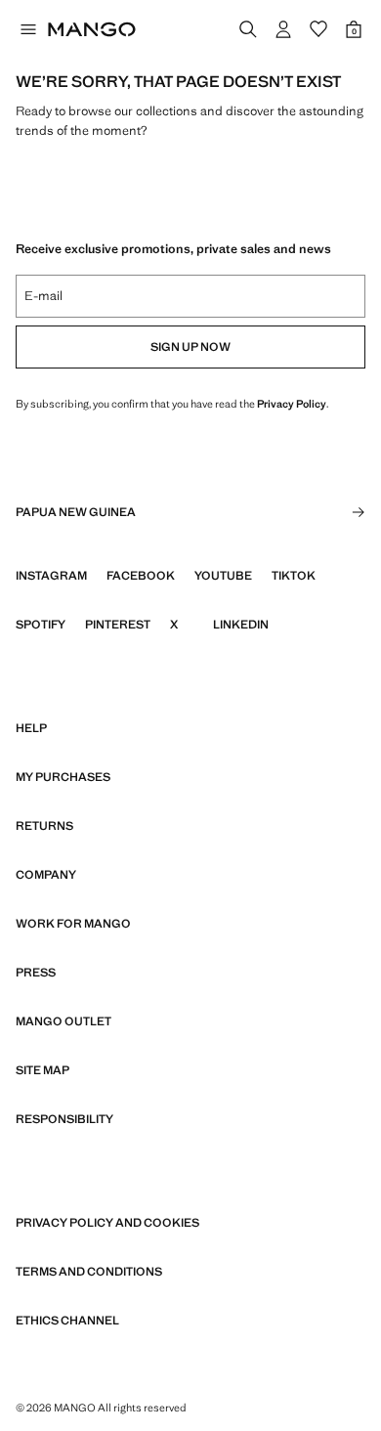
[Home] (92, 29)
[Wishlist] (318, 29)
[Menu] (27, 29)
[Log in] (283, 29)
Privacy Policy (291, 404)
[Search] (248, 29)
